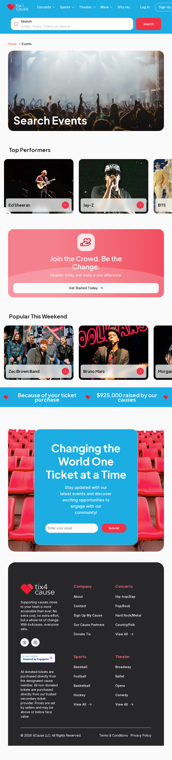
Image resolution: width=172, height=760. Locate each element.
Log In (145, 7)
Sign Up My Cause (88, 615)
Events (27, 44)
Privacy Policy (141, 735)
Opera (120, 685)
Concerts (44, 7)
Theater (85, 7)
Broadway (123, 667)
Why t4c (124, 7)
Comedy (121, 695)
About (78, 596)
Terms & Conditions (113, 735)
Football (80, 676)
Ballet (119, 676)
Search (26, 21)
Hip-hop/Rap (125, 596)
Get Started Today (83, 288)
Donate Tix (82, 634)
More (105, 7)
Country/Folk (125, 625)
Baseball (80, 667)
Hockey (79, 695)
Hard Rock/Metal (128, 615)
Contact (80, 606)
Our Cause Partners (89, 625)
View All (121, 634)
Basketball (82, 685)
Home (12, 44)
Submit (114, 528)
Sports (65, 7)
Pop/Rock (122, 606)
